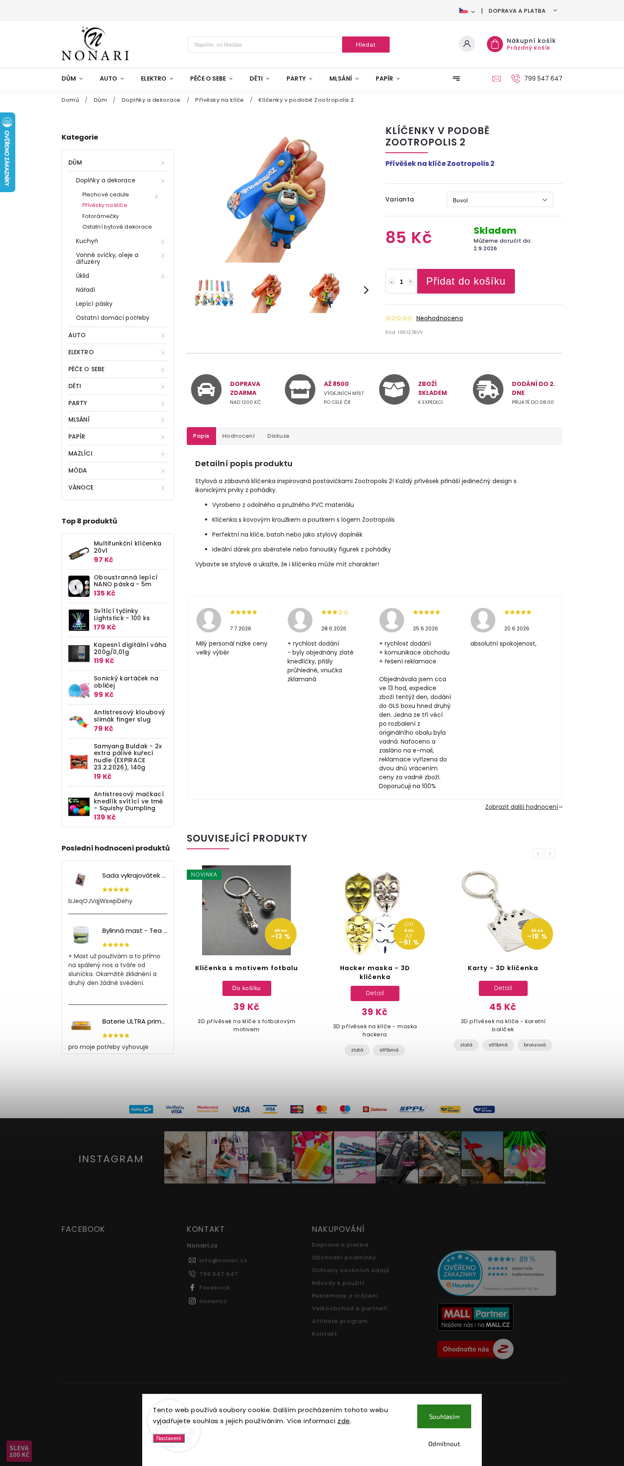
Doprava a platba (517, 11)
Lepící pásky (94, 303)
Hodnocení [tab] (238, 435)
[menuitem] (76, 78)
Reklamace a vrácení (345, 1295)
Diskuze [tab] (278, 435)
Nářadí (86, 289)
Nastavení (168, 1438)
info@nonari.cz (223, 1260)
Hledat (366, 44)
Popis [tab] (201, 435)
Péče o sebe (86, 369)
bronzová (535, 1044)
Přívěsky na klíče (104, 205)
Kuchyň (87, 241)
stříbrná (389, 1049)
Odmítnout (444, 1443)
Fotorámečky (100, 216)
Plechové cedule (105, 194)
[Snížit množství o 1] (392, 282)
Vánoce (81, 487)
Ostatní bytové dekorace (117, 226)
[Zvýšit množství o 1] (411, 282)
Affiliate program (340, 1321)
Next (551, 854)
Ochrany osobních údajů (350, 1270)
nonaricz (213, 1301)
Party (77, 403)
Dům (75, 162)
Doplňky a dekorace (105, 180)
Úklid (83, 275)
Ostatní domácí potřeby (112, 317)
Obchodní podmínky (344, 1257)
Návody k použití (338, 1283)
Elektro (81, 352)
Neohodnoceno (439, 318)
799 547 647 (219, 1274)
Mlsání (79, 419)
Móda (77, 470)
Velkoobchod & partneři (350, 1308)
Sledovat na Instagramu (508, 1182)
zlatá (357, 1049)
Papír (77, 436)
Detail (375, 993)
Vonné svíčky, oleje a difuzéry (107, 258)
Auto (77, 335)
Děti (74, 386)
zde (343, 1420)
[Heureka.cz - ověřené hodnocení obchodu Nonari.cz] (496, 1274)
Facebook (215, 1287)
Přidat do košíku (466, 281)
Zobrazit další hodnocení (521, 807)
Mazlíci (80, 453)
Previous (539, 854)
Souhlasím (444, 1416)
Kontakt (324, 1333)
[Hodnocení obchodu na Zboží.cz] (496, 1350)
